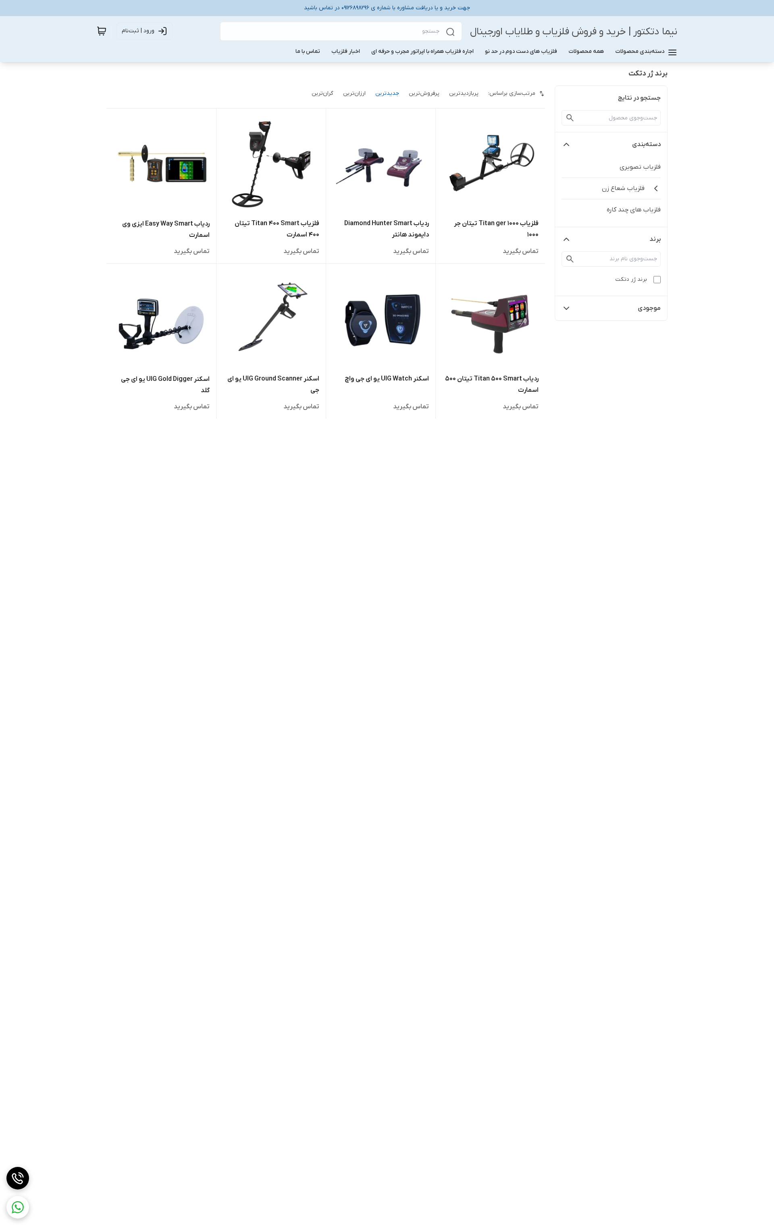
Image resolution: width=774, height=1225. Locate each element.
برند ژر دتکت (631, 279)
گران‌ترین (322, 93)
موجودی (649, 308)
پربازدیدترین (464, 93)
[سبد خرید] (101, 31)
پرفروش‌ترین (424, 93)
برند (655, 239)
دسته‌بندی (646, 144)
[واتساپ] (17, 1207)
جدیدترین (387, 93)
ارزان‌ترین (354, 93)
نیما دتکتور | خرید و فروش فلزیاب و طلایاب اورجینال (573, 31)
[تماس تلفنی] (17, 1178)
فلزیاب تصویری (640, 167)
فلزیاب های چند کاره (634, 210)
